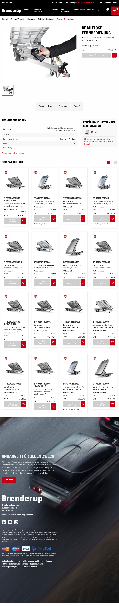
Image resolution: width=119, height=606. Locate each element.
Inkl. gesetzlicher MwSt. (86, 2)
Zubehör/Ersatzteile (18, 19)
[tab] (7, 90)
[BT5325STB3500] (74, 246)
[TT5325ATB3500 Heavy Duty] (15, 306)
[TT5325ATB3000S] (15, 368)
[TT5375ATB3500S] (103, 246)
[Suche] (99, 10)
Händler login (57, 2)
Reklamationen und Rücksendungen (37, 561)
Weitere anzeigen (9, 209)
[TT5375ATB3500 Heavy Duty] (15, 182)
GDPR (5, 564)
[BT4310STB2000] (44, 182)
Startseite (5, 19)
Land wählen (7, 2)
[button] (108, 162)
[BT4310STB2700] (103, 182)
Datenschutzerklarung (18, 564)
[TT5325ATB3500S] (44, 306)
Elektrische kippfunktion (46, 19)
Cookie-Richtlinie (30, 567)
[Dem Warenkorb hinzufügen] (114, 55)
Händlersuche (79, 9)
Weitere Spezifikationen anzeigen (13, 153)
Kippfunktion (31, 19)
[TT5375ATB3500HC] (15, 246)
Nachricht (91, 9)
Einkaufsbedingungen (11, 561)
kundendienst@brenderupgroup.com (17, 515)
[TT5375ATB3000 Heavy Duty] (44, 368)
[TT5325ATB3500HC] (74, 182)
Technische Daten (46, 106)
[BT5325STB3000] (103, 368)
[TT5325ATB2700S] (74, 306)
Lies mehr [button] (9, 480)
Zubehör (76, 106)
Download (63, 106)
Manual (94, 132)
